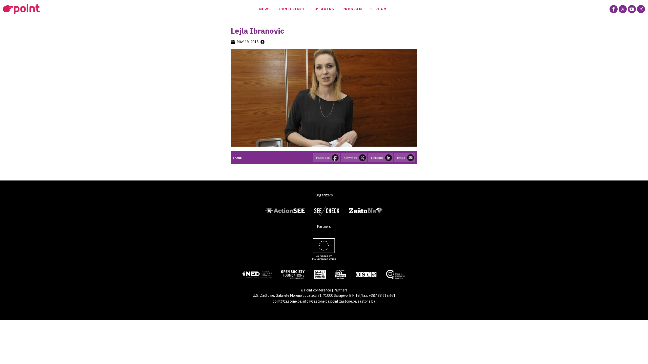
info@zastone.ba (316, 301)
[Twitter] (623, 9)
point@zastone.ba (287, 301)
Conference (292, 9)
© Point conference (316, 290)
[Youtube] (632, 9)
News (265, 9)
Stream (378, 9)
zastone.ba (366, 301)
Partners (341, 290)
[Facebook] (614, 9)
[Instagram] (641, 9)
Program (352, 9)
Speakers (323, 9)
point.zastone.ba (343, 301)
